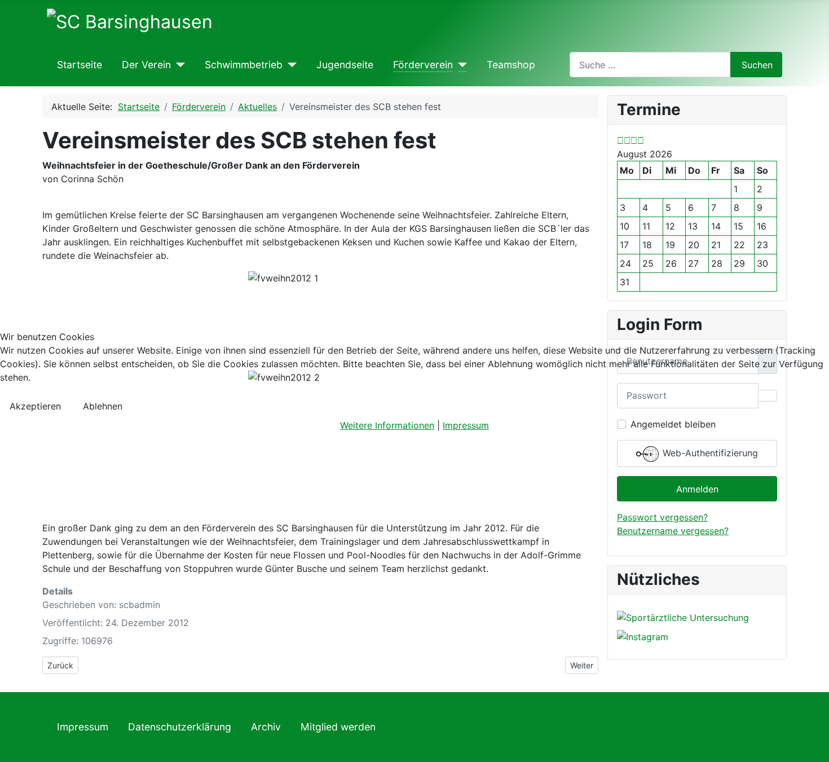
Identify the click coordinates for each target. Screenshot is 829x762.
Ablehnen (102, 406)
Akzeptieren (35, 406)
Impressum (466, 425)
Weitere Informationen (387, 425)
